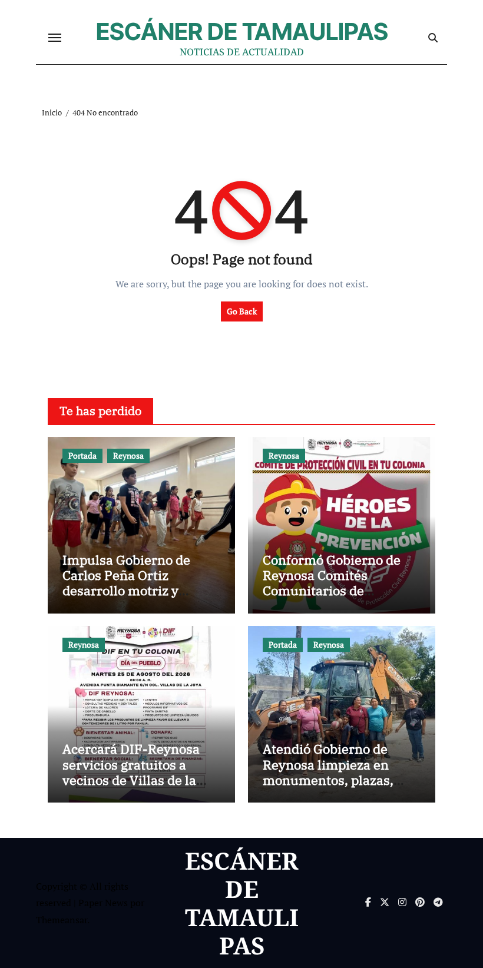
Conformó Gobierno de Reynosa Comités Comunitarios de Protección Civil (332, 583)
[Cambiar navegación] (55, 37)
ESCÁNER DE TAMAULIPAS (242, 31)
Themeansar (61, 919)
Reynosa (128, 455)
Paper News (103, 902)
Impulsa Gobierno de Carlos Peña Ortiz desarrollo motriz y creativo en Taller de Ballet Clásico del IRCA (131, 591)
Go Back (242, 311)
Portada (82, 455)
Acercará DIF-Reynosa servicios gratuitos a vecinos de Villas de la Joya (131, 772)
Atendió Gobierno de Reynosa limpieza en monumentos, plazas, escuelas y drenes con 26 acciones (338, 780)
